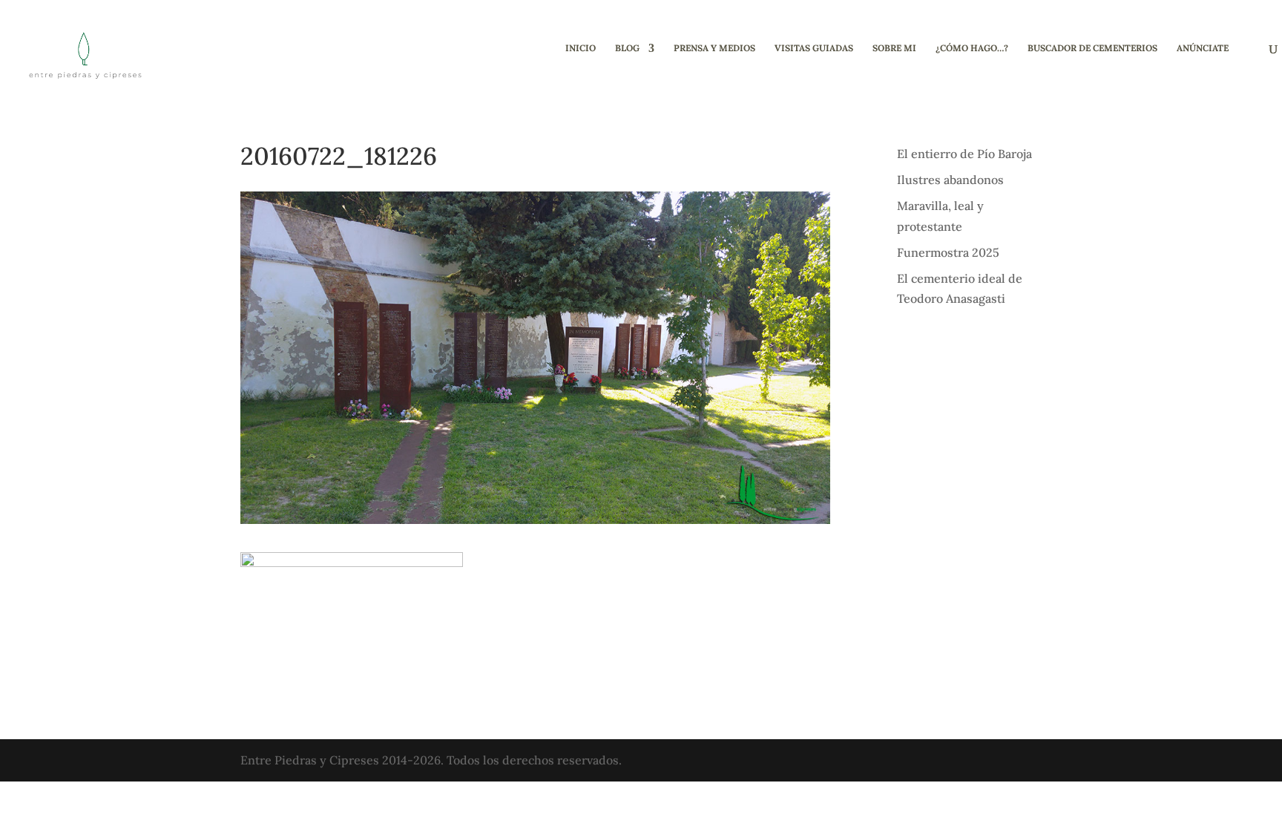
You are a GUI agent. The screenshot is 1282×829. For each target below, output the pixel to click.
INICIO (580, 48)
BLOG (627, 48)
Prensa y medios (714, 48)
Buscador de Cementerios (1092, 48)
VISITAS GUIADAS (814, 48)
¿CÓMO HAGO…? (972, 48)
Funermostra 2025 (948, 252)
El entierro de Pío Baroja (964, 153)
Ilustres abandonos (950, 179)
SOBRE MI (894, 48)
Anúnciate (1203, 48)
